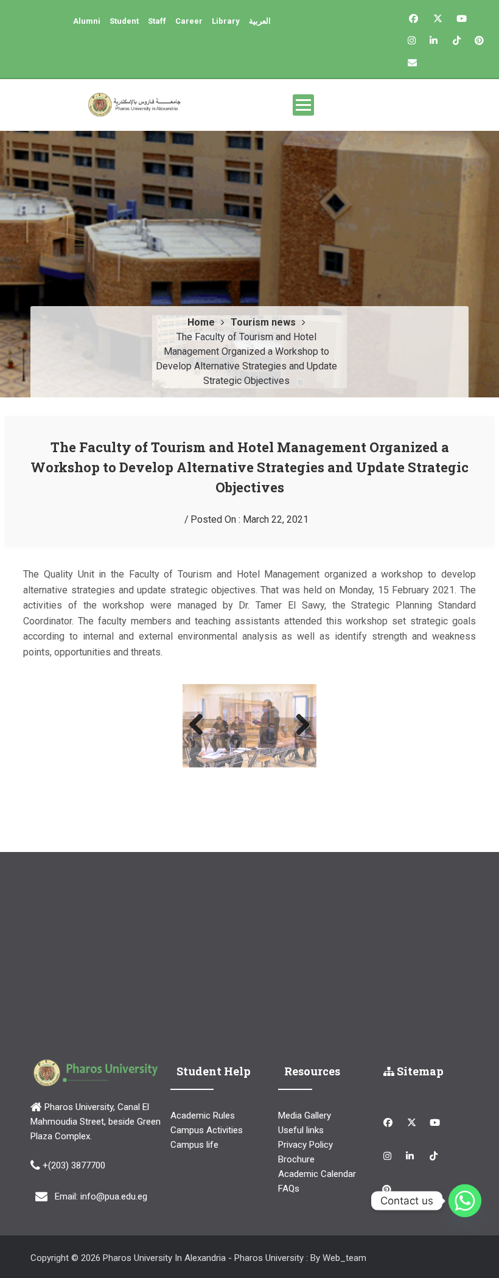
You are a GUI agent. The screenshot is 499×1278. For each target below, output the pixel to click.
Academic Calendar (317, 1149)
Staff (157, 21)
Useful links (301, 1105)
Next (298, 713)
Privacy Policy (305, 1120)
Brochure (296, 1135)
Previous (201, 713)
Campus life (194, 1120)
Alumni (86, 21)
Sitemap (419, 1046)
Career (189, 21)
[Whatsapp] (464, 1200)
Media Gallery (304, 1091)
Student (124, 21)
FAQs (288, 1164)
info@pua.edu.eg (113, 1171)
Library (226, 21)
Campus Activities (206, 1105)
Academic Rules (202, 1091)
